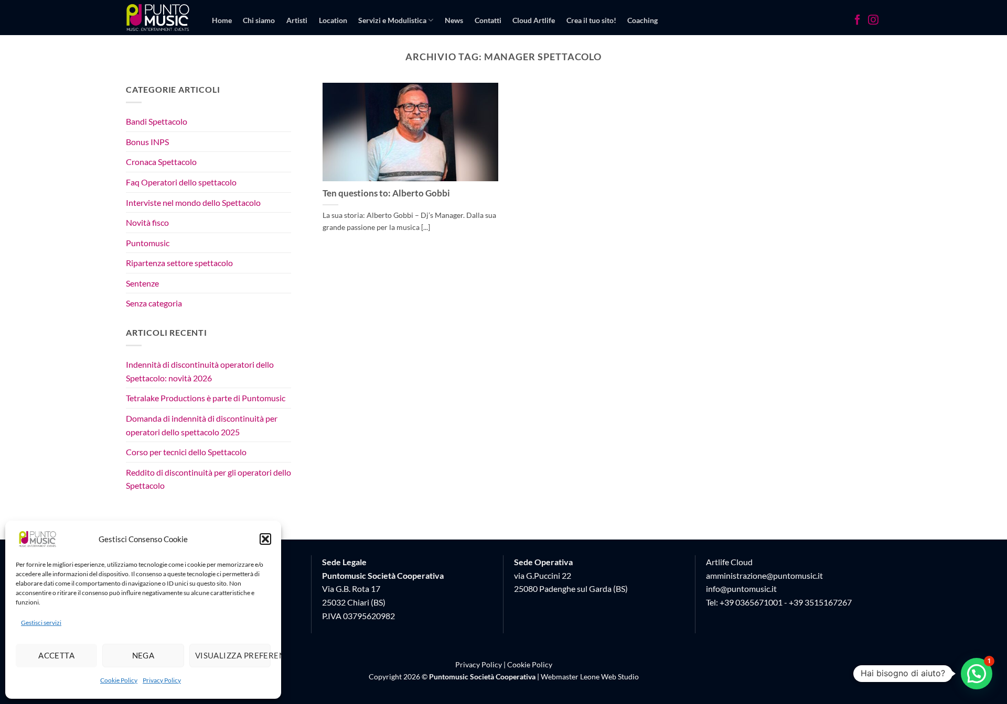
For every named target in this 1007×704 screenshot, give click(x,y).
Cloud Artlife (533, 20)
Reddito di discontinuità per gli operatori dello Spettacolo (208, 479)
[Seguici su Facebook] (857, 21)
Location (333, 20)
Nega (143, 655)
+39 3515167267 (820, 602)
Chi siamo (259, 20)
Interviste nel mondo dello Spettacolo (193, 202)
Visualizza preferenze (233, 655)
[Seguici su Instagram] (873, 21)
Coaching (642, 20)
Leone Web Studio (609, 676)
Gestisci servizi (41, 622)
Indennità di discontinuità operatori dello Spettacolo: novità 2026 (200, 371)
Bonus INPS (147, 142)
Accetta (56, 655)
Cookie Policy (118, 680)
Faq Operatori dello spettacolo (181, 182)
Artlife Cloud (729, 562)
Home (222, 20)
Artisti (296, 20)
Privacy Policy (162, 680)
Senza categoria (154, 304)
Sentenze (142, 283)
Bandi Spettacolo (156, 121)
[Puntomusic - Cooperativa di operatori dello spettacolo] (158, 17)
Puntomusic (147, 243)
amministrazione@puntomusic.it (764, 575)
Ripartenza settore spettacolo (179, 263)
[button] (265, 539)
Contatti (488, 20)
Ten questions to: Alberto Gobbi (386, 193)
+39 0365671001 (751, 602)
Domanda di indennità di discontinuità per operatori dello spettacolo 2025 (201, 425)
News (454, 20)
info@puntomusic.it (741, 588)
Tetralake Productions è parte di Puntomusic (205, 398)
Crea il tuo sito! (591, 20)
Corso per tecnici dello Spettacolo (186, 452)
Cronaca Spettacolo (161, 162)
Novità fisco (147, 222)
